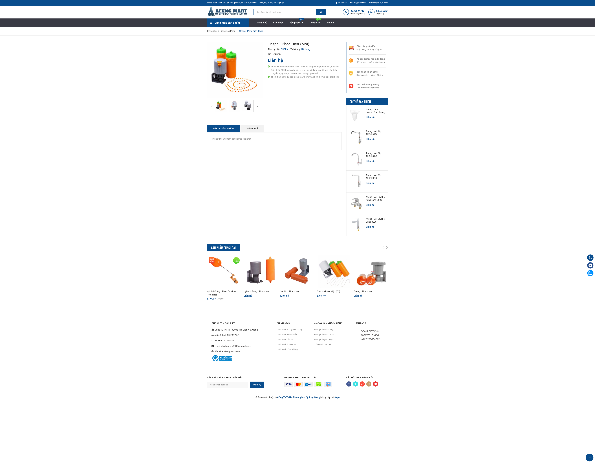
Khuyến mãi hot (359, 3)
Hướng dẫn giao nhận (323, 339)
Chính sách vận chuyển (287, 334)
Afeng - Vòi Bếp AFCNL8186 (373, 133)
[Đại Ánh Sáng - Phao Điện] (261, 271)
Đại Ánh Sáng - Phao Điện (256, 291)
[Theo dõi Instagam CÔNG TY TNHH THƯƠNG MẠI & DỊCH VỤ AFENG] (368, 384)
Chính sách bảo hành (286, 339)
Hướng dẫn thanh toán (324, 334)
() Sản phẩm (382, 12)
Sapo (337, 397)
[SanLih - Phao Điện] (297, 271)
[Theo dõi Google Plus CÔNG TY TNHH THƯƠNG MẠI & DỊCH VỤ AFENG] (362, 384)
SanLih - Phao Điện (289, 291)
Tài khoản (342, 3)
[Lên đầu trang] (589, 457)
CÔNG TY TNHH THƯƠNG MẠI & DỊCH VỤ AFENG (369, 335)
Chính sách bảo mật (322, 344)
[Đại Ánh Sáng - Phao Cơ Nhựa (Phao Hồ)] (224, 271)
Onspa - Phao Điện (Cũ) (328, 291)
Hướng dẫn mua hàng (323, 329)
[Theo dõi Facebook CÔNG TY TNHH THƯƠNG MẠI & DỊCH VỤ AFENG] (348, 384)
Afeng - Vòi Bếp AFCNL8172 (373, 155)
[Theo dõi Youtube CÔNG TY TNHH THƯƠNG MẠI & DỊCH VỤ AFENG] (375, 384)
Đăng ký (257, 384)
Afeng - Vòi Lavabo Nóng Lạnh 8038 (375, 198)
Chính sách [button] (284, 323)
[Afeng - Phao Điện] (371, 271)
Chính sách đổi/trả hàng (287, 349)
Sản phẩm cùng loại (223, 247)
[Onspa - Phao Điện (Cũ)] (334, 271)
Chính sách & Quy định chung (289, 329)
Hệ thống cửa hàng (379, 3)
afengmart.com (232, 351)
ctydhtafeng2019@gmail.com (236, 346)
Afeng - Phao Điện (363, 291)
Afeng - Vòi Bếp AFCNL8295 (373, 176)
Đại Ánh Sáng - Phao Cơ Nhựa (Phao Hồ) (221, 293)
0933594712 (357, 11)
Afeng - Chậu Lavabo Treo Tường (375, 111)
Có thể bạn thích (360, 101)
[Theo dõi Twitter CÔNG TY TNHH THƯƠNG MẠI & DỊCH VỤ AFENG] (355, 384)
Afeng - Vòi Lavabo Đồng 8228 (375, 220)
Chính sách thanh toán (286, 344)
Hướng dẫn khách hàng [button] (328, 323)
